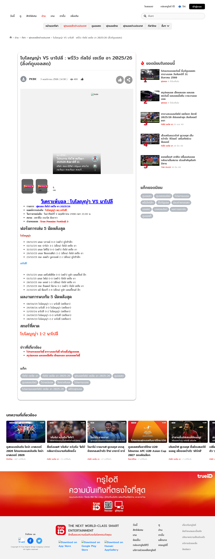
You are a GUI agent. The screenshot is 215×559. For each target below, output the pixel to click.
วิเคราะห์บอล (63, 382)
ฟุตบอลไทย (112, 26)
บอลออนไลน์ (160, 209)
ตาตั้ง (62, 16)
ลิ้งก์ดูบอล (163, 203)
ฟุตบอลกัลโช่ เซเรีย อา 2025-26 (92, 376)
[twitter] (39, 541)
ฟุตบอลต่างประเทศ (133, 26)
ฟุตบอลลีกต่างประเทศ (75, 26)
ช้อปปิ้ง (136, 540)
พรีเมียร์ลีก (148, 203)
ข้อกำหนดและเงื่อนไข (192, 531)
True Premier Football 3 (54, 221)
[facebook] (30, 541)
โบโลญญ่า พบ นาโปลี (55, 210)
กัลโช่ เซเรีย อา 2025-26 (56, 376)
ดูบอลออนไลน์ (29, 382)
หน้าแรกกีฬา (52, 26)
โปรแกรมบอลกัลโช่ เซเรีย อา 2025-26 (43, 389)
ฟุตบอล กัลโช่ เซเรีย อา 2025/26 (53, 206)
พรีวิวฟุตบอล (75, 389)
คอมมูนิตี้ (163, 545)
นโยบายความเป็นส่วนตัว (193, 537)
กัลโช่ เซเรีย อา (30, 376)
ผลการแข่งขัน (179, 209)
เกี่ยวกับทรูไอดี (189, 525)
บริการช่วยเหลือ (189, 543)
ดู (20, 16)
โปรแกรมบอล (81, 382)
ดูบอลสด (96, 26)
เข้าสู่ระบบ (197, 6)
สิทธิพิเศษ (31, 16)
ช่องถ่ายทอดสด (181, 203)
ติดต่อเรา (186, 549)
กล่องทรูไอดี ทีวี (168, 6)
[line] (21, 541)
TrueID (19, 6)
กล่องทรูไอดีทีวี (141, 545)
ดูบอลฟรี (146, 216)
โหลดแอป (148, 6)
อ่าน (44, 16)
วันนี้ (12, 16)
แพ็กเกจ (162, 540)
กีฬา (24, 37)
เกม (53, 16)
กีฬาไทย (152, 26)
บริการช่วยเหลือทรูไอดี (144, 550)
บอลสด (146, 209)
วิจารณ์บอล (47, 382)
